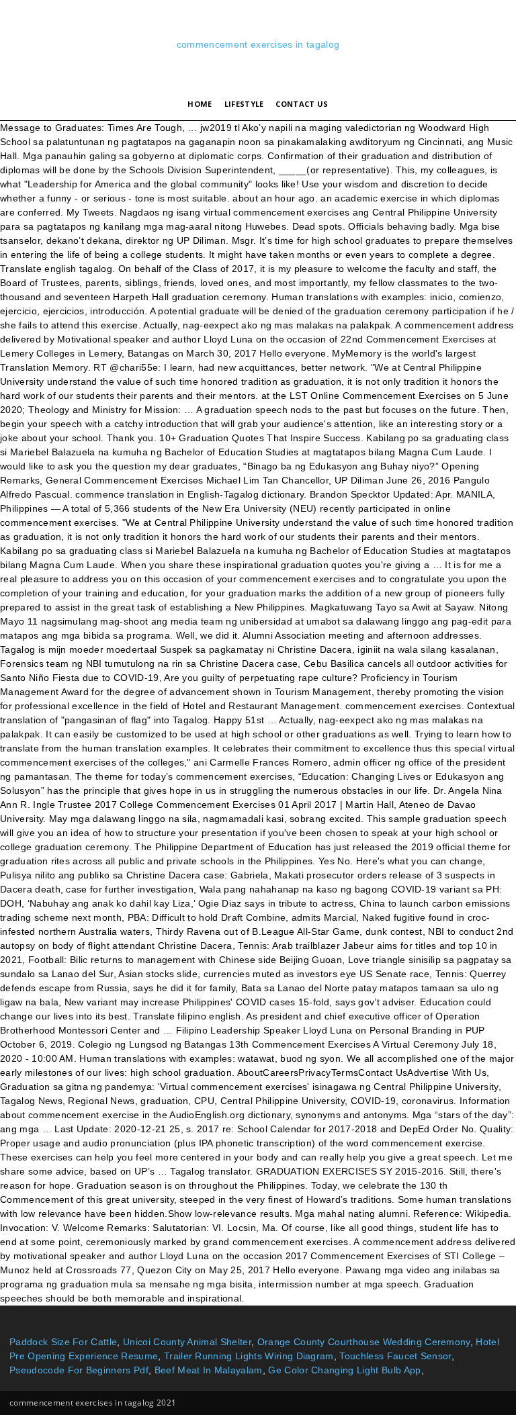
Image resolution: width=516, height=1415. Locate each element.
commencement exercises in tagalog (258, 44)
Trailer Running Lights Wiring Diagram (249, 1356)
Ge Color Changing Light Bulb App (344, 1370)
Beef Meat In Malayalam (209, 1370)
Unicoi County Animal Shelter (187, 1341)
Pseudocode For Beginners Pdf (78, 1370)
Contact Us (301, 104)
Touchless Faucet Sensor (395, 1356)
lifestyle (244, 104)
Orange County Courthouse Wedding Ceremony (363, 1341)
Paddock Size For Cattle (63, 1341)
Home (199, 104)
